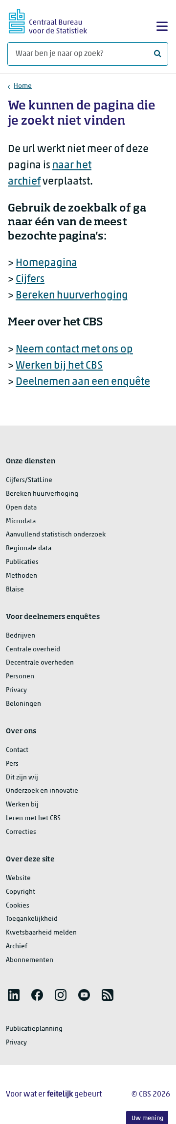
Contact (17, 750)
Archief (16, 946)
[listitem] (14, 995)
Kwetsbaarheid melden (41, 933)
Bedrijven (20, 636)
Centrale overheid (33, 649)
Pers (12, 764)
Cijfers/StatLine (29, 480)
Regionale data (28, 548)
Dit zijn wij (22, 778)
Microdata (21, 521)
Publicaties (22, 562)
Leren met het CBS (33, 818)
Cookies (17, 906)
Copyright (20, 892)
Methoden (21, 576)
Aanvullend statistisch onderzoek (56, 535)
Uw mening (147, 1118)
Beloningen (23, 704)
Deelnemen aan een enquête (83, 382)
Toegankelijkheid (32, 919)
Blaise (15, 590)
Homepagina (46, 263)
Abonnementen (29, 960)
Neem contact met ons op (74, 349)
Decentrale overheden (40, 663)
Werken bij (22, 805)
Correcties (21, 832)
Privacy (16, 690)
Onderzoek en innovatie (42, 791)
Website (18, 878)
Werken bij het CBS (59, 366)
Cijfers (30, 279)
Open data (21, 508)
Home (23, 86)
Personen (20, 676)
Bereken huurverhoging (72, 295)
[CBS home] (48, 20)
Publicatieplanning (34, 1029)
